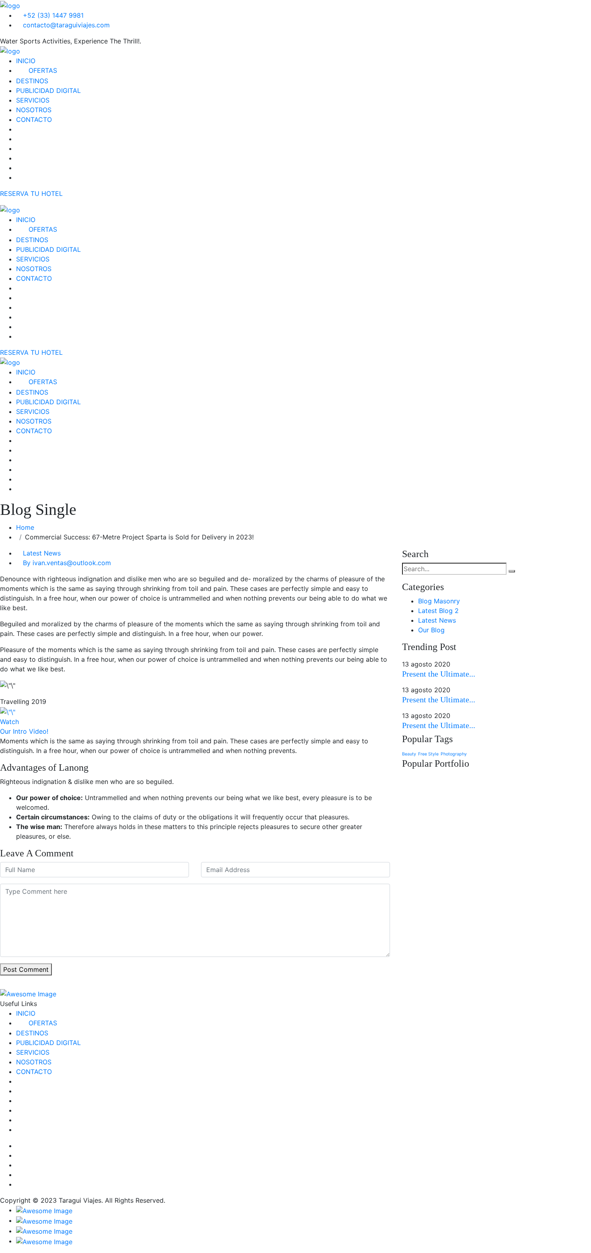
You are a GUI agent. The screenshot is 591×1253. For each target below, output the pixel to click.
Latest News (42, 553)
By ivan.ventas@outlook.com (67, 563)
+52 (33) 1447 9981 (52, 15)
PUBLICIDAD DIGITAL (48, 90)
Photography (454, 754)
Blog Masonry (439, 601)
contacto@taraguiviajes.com (65, 25)
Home (27, 527)
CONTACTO (34, 119)
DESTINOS (32, 81)
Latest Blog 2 (438, 611)
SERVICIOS (32, 100)
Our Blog (431, 630)
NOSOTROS (33, 110)
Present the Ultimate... (438, 673)
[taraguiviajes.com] (10, 5)
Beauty (409, 754)
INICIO (25, 61)
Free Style (428, 754)
